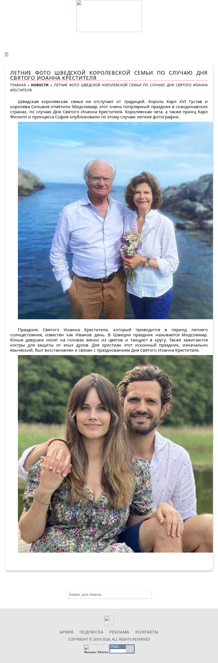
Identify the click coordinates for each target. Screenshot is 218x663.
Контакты (146, 632)
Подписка (91, 632)
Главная (18, 85)
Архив (67, 632)
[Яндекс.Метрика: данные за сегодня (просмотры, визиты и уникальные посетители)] (96, 649)
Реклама (119, 632)
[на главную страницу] (109, 16)
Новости (40, 85)
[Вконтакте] (109, 623)
